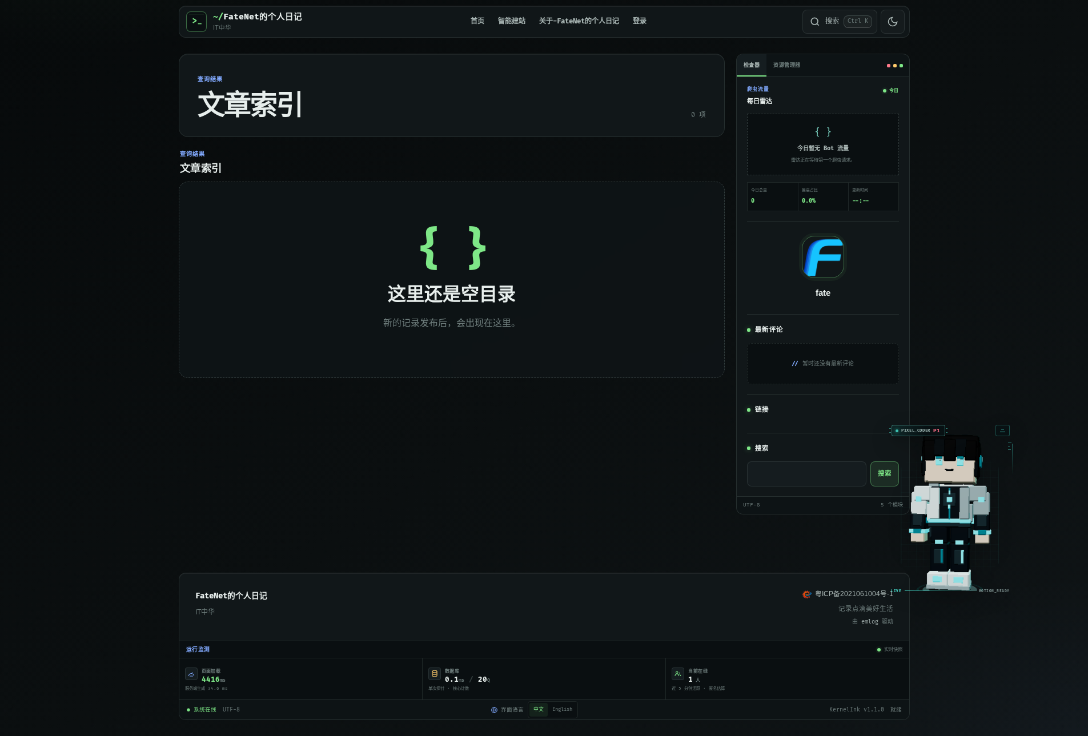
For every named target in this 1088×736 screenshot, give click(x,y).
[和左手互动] (856, 521)
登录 (640, 21)
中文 (538, 709)
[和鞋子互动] (888, 555)
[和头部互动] (888, 459)
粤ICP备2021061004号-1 (854, 593)
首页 (477, 21)
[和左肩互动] (857, 499)
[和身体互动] (889, 509)
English (562, 709)
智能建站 (511, 21)
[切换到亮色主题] (893, 22)
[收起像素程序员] (941, 422)
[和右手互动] (921, 521)
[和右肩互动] (920, 499)
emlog (869, 621)
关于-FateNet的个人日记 (579, 21)
